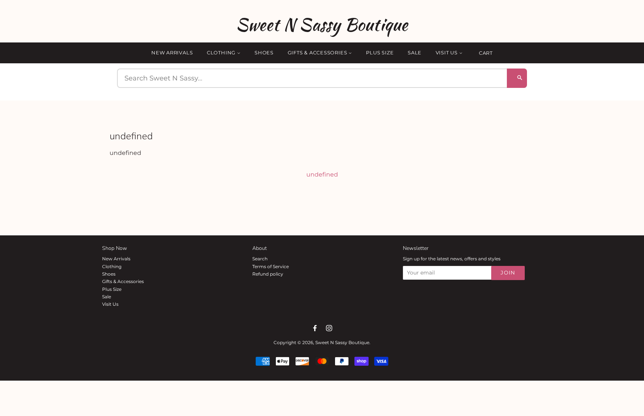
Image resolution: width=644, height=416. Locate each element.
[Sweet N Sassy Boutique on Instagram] (329, 328)
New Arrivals (172, 52)
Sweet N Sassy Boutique (322, 24)
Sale (415, 52)
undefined (322, 174)
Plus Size (380, 52)
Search (260, 258)
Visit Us (447, 52)
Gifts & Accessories (318, 52)
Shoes (264, 52)
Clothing (222, 52)
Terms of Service (270, 266)
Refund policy (267, 274)
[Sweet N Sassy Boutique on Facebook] (315, 328)
